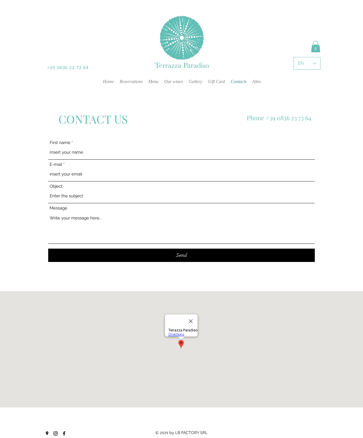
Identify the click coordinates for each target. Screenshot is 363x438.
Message (58, 208)
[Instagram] (55, 433)
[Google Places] (47, 433)
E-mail (56, 164)
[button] (315, 46)
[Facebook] (64, 433)
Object (56, 186)
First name (60, 143)
